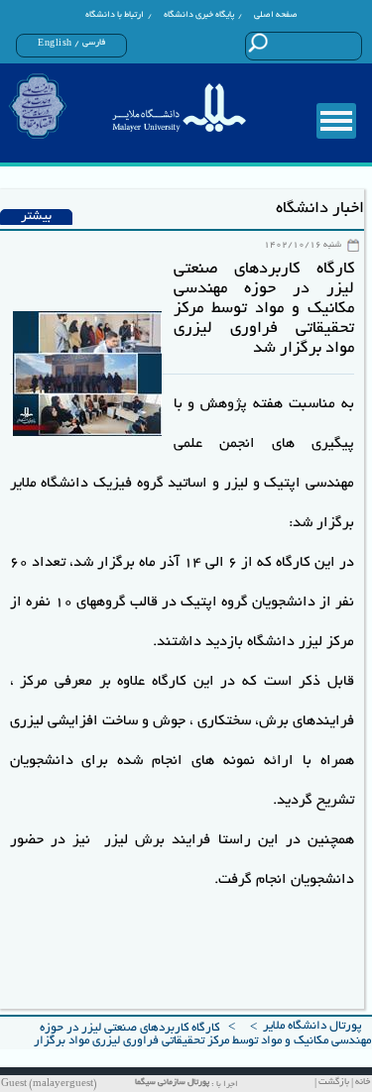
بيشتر (36, 217)
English (55, 44)
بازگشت (333, 1082)
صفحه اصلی (276, 15)
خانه (362, 1082)
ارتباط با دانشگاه (114, 15)
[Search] (258, 43)
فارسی (93, 43)
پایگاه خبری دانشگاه (199, 15)
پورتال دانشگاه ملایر (312, 1026)
